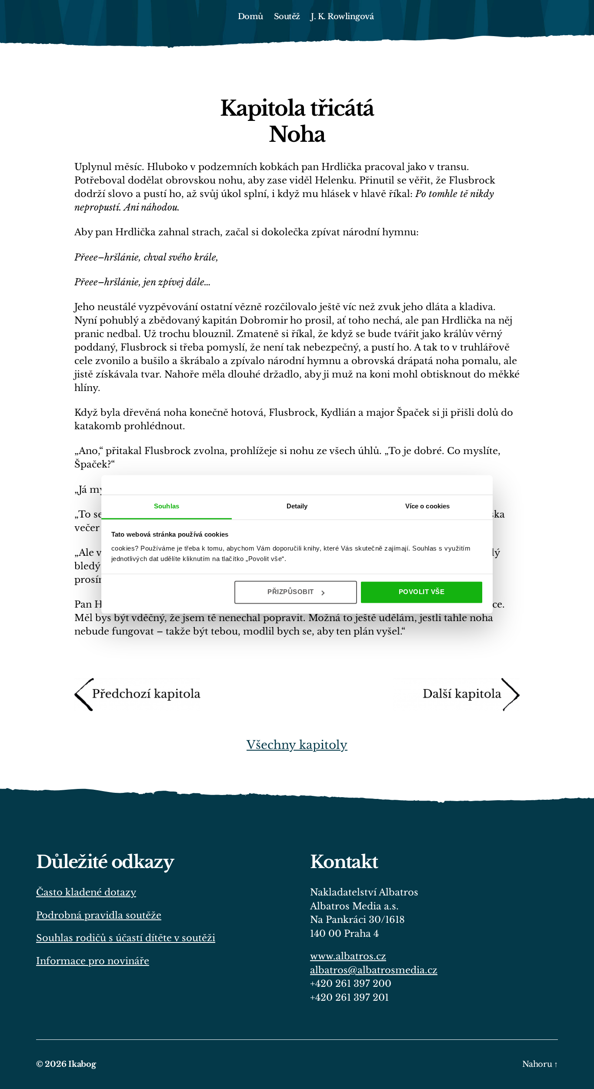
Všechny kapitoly (297, 745)
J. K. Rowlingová (342, 16)
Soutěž (287, 16)
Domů (250, 16)
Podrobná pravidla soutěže (98, 915)
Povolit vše (422, 591)
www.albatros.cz (348, 956)
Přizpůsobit (290, 591)
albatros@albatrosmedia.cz (373, 970)
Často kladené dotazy (86, 892)
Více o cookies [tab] (427, 506)
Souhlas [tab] (166, 506)
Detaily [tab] (297, 506)
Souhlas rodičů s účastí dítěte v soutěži (125, 938)
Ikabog (82, 1064)
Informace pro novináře (92, 961)
